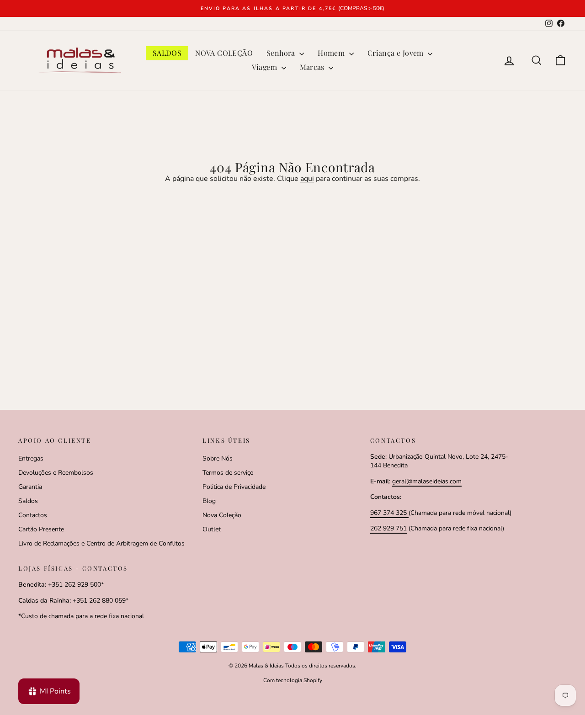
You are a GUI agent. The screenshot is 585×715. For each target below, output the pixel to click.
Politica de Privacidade (234, 486)
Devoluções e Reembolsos (55, 472)
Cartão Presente (41, 529)
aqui (307, 179)
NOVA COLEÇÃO (224, 53)
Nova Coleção (221, 515)
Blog (209, 501)
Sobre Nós (217, 458)
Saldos (28, 501)
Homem (332, 53)
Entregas (30, 458)
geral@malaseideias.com (427, 481)
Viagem (265, 67)
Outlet (211, 529)
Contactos (32, 515)
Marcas (313, 67)
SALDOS (167, 53)
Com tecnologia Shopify (292, 680)
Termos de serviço (228, 472)
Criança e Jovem (396, 53)
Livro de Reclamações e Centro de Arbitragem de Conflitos (101, 543)
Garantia (30, 486)
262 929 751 (388, 528)
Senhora (281, 53)
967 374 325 (389, 512)
